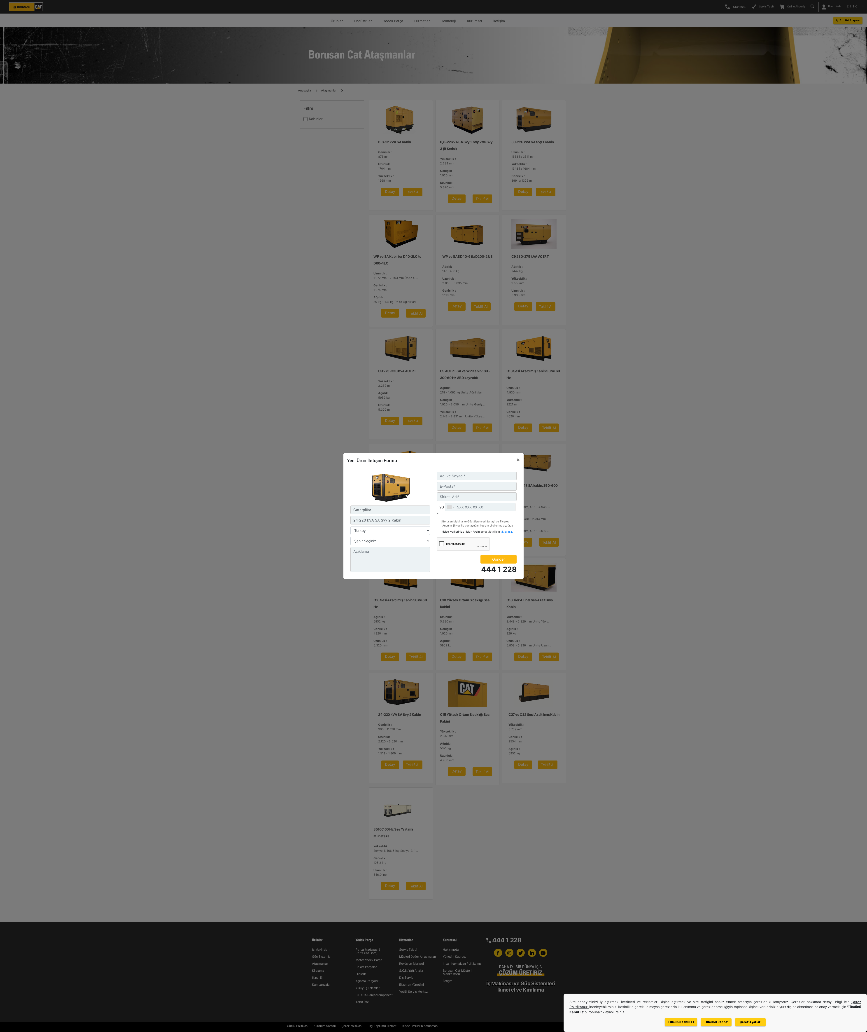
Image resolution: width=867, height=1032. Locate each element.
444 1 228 (499, 569)
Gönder (498, 559)
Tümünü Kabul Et (681, 1022)
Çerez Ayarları (750, 1022)
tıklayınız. (507, 531)
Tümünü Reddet (716, 1022)
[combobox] (450, 507)
